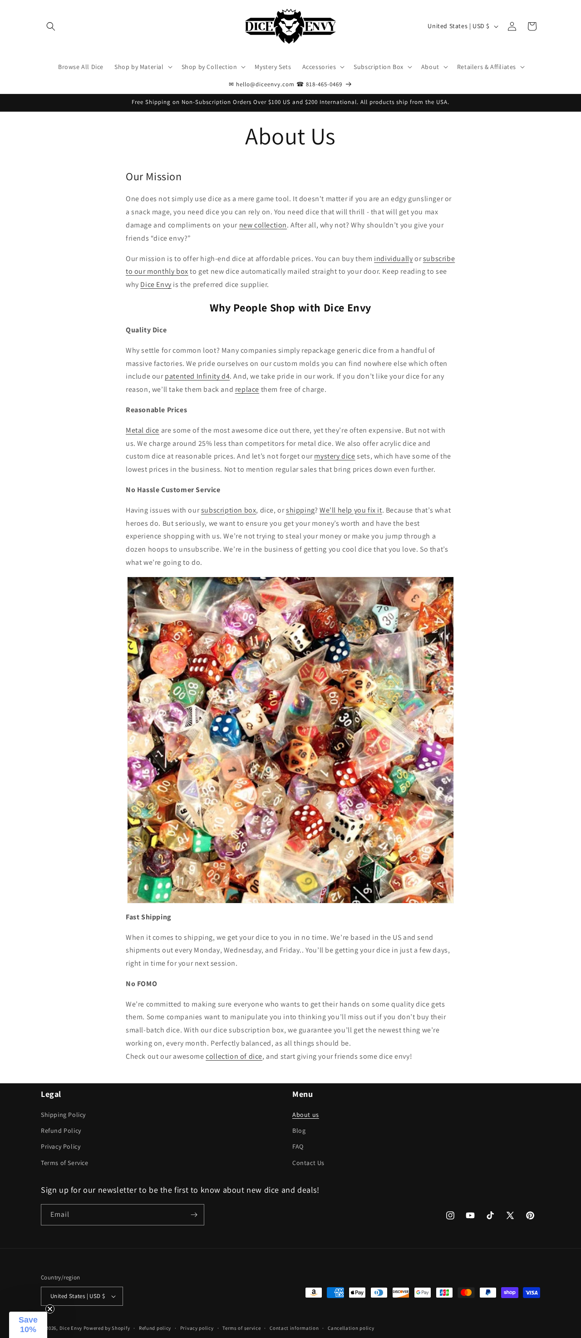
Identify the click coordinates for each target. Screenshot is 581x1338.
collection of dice (234, 1056)
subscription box (228, 510)
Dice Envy (155, 284)
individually (393, 258)
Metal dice (142, 430)
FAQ (298, 1146)
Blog (298, 1130)
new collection (263, 225)
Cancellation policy (351, 1328)
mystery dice (334, 456)
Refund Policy (61, 1130)
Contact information (294, 1328)
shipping (300, 510)
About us (305, 1115)
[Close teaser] (49, 1308)
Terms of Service (65, 1163)
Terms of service (241, 1328)
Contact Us (308, 1163)
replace (247, 389)
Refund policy (155, 1328)
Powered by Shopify (107, 1328)
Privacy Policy (60, 1146)
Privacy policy (197, 1328)
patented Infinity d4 (197, 376)
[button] (51, 26)
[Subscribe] (194, 1214)
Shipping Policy (63, 1115)
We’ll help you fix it (351, 510)
